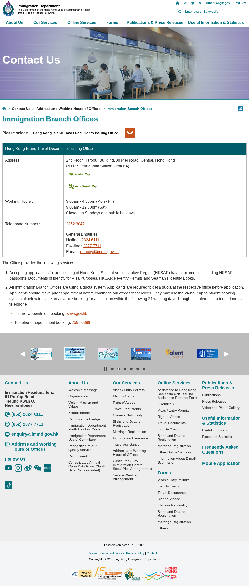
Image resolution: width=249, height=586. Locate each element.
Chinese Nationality (127, 415)
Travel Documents (127, 409)
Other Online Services (174, 452)
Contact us (154, 553)
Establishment (79, 413)
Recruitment (77, 456)
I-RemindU (166, 404)
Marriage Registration (129, 432)
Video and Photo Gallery (221, 408)
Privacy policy (135, 553)
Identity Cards (123, 396)
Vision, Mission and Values (83, 404)
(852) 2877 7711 (27, 424)
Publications (211, 395)
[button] (22, 354)
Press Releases (214, 401)
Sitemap (93, 553)
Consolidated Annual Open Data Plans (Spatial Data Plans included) (87, 466)
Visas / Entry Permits (129, 390)
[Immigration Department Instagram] (19, 468)
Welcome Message (83, 390)
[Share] (185, 3)
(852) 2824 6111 (27, 414)
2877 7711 (92, 246)
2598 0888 (81, 322)
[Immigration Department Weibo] (29, 468)
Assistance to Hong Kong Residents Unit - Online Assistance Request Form (177, 394)
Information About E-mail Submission (177, 460)
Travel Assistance (126, 444)
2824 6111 (90, 240)
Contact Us (21, 108)
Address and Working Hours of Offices (68, 108)
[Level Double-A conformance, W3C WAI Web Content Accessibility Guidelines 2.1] (81, 574)
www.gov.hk (76, 313)
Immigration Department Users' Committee (87, 437)
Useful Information (216, 430)
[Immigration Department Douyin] (10, 485)
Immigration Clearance (130, 438)
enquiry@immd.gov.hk (99, 252)
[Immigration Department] (46, 15)
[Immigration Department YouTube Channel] (10, 468)
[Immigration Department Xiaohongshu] (48, 468)
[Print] (240, 108)
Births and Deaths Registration (126, 423)
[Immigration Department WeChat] (39, 468)
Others (163, 528)
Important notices (112, 553)
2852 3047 (75, 224)
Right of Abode (124, 402)
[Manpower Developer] (132, 574)
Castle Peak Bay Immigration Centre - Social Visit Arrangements (132, 465)
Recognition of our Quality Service (82, 448)
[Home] (177, 3)
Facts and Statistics (217, 437)
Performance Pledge (84, 419)
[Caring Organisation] (108, 574)
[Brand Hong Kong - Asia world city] (159, 574)
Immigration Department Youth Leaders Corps (87, 427)
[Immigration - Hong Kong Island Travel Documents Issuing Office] (79, 176)
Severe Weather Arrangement (125, 477)
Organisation (78, 396)
